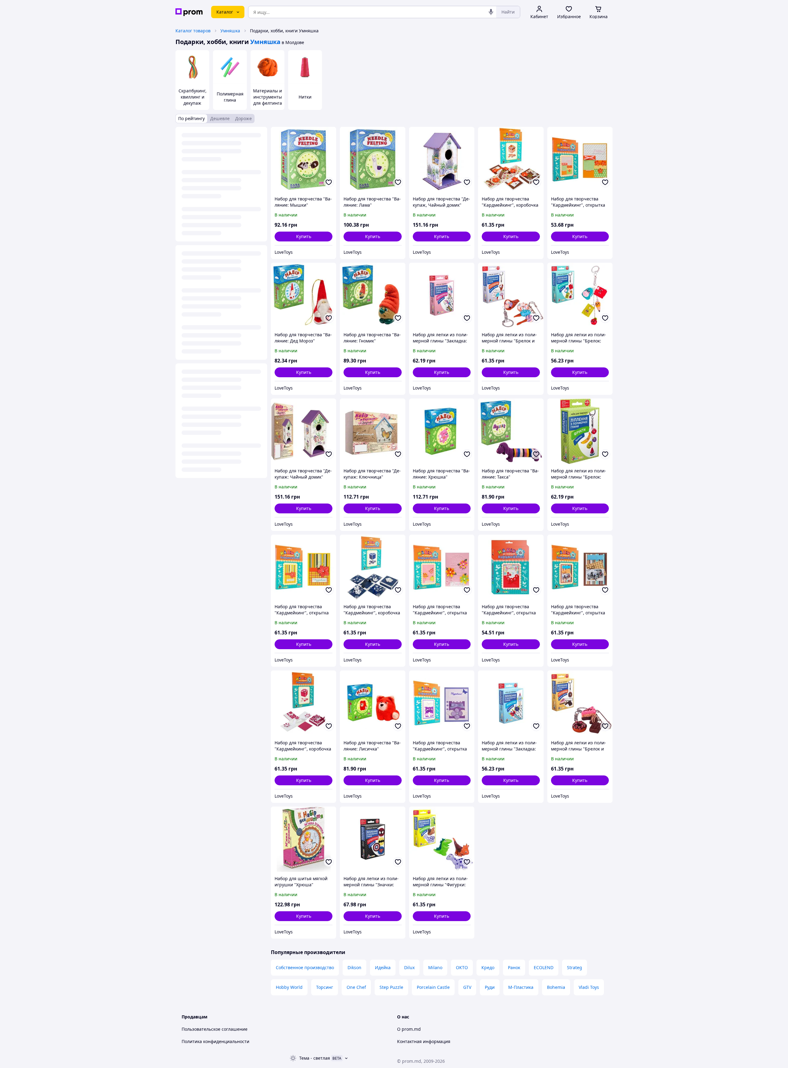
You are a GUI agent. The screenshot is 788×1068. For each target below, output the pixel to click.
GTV (467, 987)
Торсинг (324, 987)
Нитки (305, 97)
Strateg (574, 967)
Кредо (487, 967)
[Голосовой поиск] (491, 12)
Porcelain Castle (433, 987)
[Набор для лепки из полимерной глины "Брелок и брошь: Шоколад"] (580, 703)
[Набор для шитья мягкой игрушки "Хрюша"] (303, 839)
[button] (303, 236)
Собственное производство (305, 967)
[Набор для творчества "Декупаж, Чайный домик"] (441, 159)
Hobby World (289, 987)
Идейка (383, 967)
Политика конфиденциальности (215, 1041)
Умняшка (230, 31)
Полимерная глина (230, 97)
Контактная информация (423, 1041)
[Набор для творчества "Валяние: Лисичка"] (372, 703)
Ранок (514, 967)
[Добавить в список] (329, 182)
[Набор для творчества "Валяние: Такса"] (510, 431)
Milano (435, 967)
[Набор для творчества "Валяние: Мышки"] (303, 159)
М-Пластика (520, 987)
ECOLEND (543, 967)
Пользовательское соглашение (214, 1029)
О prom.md (409, 1029)
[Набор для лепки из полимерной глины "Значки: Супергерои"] (372, 839)
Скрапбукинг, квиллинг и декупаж (193, 97)
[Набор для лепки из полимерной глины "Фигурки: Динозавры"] (441, 839)
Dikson (354, 967)
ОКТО (462, 967)
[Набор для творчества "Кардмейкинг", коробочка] (510, 159)
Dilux (409, 967)
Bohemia (556, 987)
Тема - (314, 1058)
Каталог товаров (193, 31)
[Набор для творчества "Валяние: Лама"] (372, 159)
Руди (490, 987)
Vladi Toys (589, 987)
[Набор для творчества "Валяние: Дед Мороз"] (303, 295)
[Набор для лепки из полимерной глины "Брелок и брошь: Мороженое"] (510, 295)
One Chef (356, 987)
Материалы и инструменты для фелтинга (267, 97)
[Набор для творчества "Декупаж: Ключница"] (372, 431)
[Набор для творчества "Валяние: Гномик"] (372, 295)
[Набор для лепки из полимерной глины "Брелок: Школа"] (580, 295)
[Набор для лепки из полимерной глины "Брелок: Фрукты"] (580, 431)
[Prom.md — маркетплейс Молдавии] (189, 12)
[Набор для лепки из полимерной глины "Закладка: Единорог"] (441, 295)
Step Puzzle (391, 987)
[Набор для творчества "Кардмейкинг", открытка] (580, 159)
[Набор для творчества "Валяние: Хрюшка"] (441, 431)
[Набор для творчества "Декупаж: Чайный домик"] (303, 431)
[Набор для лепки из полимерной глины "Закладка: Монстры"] (510, 703)
